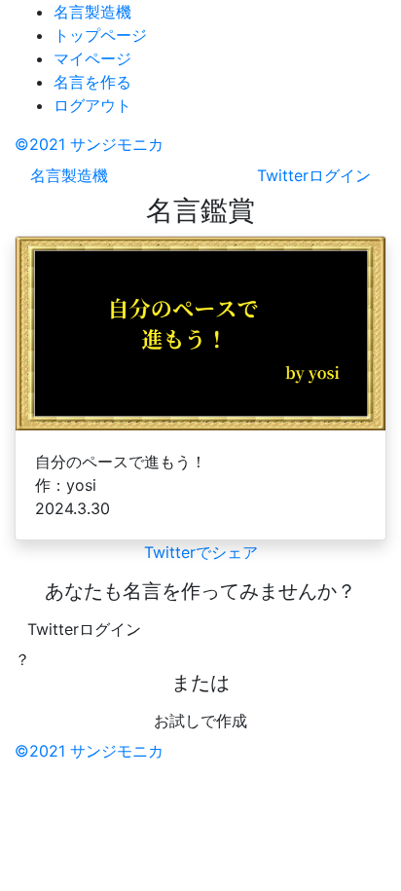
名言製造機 (92, 11)
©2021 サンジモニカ (89, 144)
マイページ (92, 58)
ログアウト (92, 105)
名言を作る (92, 82)
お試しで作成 (200, 720)
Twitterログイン (84, 629)
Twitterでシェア (201, 552)
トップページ (100, 35)
